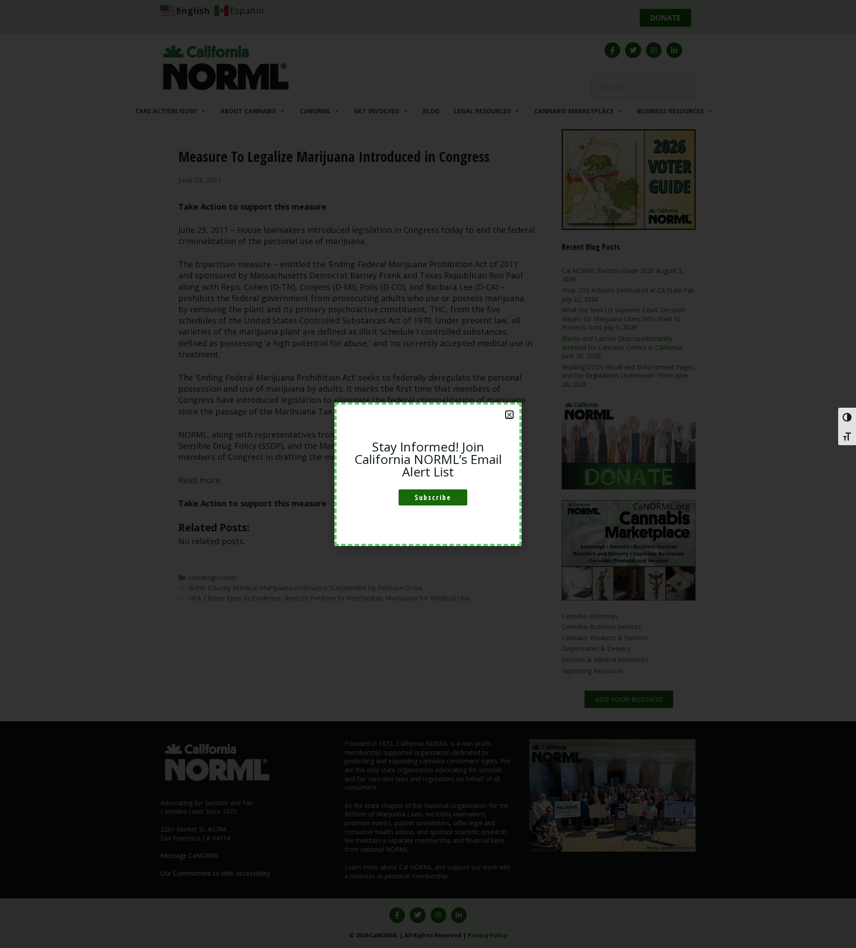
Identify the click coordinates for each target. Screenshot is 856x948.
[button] (509, 414)
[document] (428, 474)
